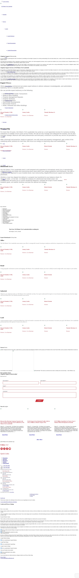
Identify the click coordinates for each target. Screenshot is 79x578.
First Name (6, 380)
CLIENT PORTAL (6, 1)
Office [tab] (2, 240)
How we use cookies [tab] (4, 509)
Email (4, 386)
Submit (39, 400)
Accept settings (3, 501)
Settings (15, 501)
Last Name (43, 380)
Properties (5, 458)
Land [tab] (2, 317)
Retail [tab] (2, 265)
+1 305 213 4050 (5, 490)
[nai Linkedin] (1, 449)
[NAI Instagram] (4, 449)
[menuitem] (35, 1)
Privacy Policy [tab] (3, 553)
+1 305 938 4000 (6, 465)
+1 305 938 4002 (6, 467)
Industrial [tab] (3, 291)
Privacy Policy (3, 557)
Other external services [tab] (4, 533)
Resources (5, 460)
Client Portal (6, 463)
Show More (39, 439)
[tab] (39, 83)
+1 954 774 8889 (5, 485)
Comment (5, 391)
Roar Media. (12, 492)
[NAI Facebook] (7, 449)
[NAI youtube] (10, 449)
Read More (5, 434)
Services (5, 459)
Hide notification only (10, 501)
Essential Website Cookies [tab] (5, 516)
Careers (4, 461)
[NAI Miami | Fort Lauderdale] (6, 6)
